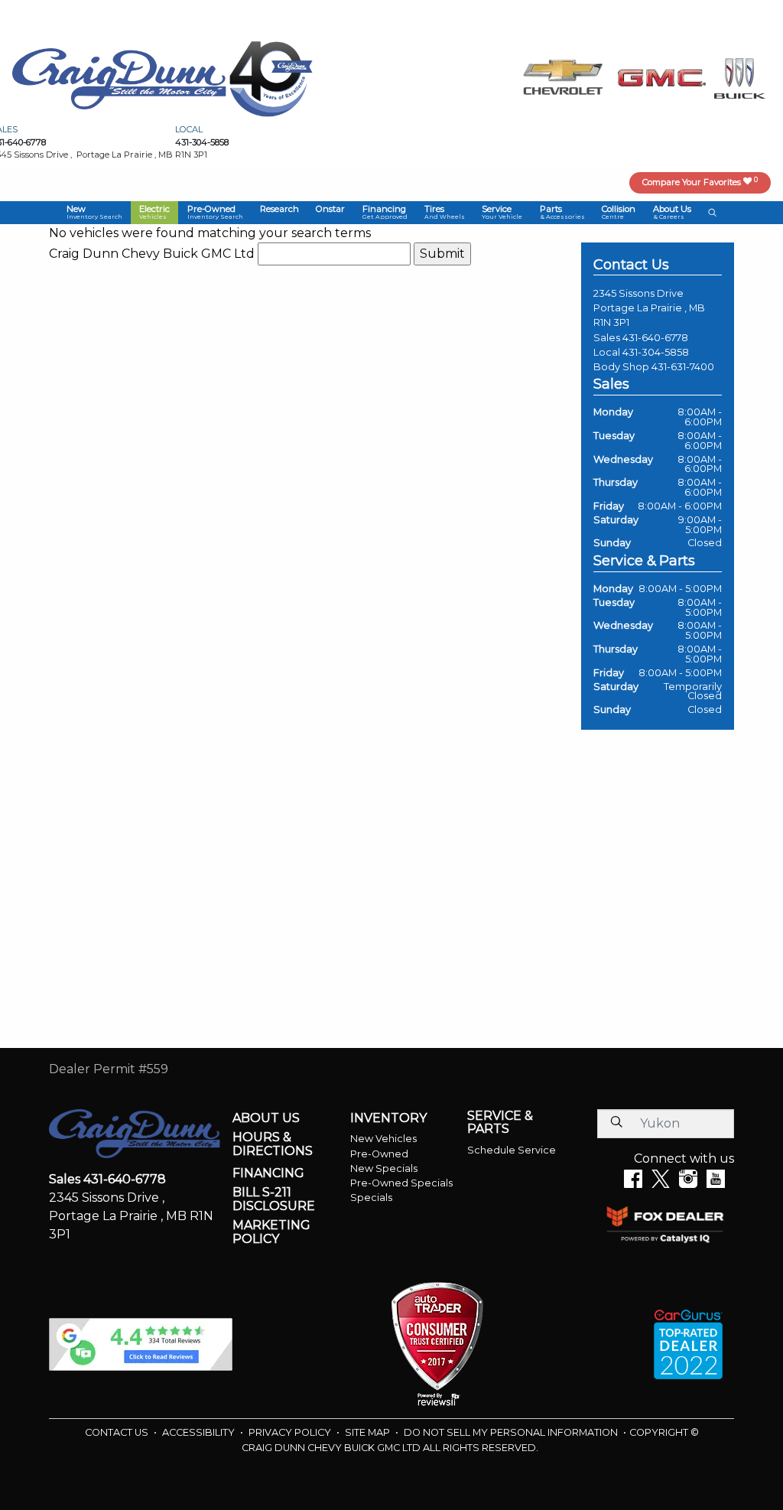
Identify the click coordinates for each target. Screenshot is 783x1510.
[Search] (616, 1123)
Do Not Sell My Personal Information (512, 1432)
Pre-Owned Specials (401, 1183)
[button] (94, 212)
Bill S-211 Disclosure (273, 1199)
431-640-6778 (655, 337)
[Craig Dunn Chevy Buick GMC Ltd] (119, 77)
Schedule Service (511, 1150)
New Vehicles (383, 1138)
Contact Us (118, 1432)
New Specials (383, 1168)
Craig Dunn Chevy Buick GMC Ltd (152, 253)
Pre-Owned (379, 1154)
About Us (266, 1118)
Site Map (368, 1432)
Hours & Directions (272, 1144)
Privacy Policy (291, 1432)
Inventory (388, 1118)
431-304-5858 (655, 352)
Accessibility (199, 1432)
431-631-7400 (682, 367)
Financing (268, 1173)
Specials (371, 1197)
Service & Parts (500, 1122)
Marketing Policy (271, 1232)
